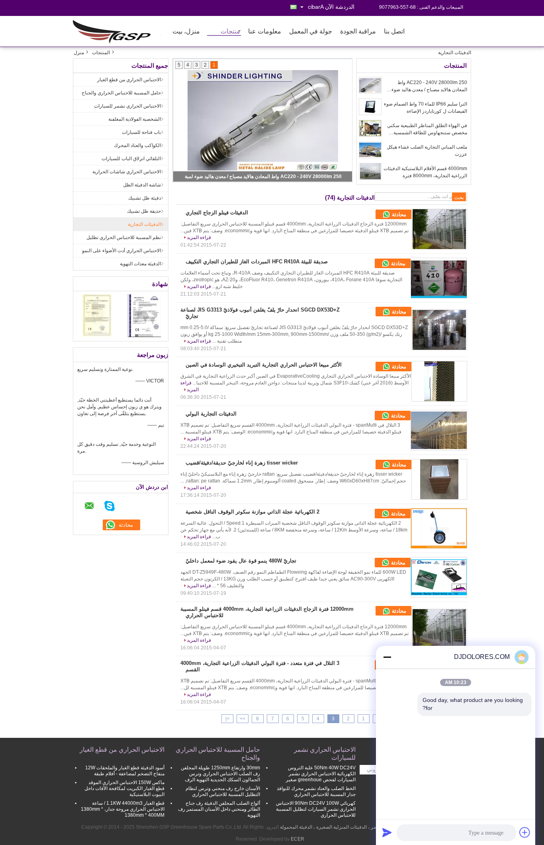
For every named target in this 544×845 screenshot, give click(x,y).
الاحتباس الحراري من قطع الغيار (129, 79)
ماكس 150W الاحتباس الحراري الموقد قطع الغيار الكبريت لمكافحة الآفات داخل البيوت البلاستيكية (124, 788)
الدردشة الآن (339, 7)
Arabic (316, 7)
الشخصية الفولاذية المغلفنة (134, 119)
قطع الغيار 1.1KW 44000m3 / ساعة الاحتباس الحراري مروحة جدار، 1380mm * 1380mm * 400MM (122, 809)
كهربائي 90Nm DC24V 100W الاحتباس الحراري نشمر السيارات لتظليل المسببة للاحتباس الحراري (316, 809)
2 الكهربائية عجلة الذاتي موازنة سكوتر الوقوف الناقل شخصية (252, 512)
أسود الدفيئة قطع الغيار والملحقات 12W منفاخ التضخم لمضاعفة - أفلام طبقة (124, 770)
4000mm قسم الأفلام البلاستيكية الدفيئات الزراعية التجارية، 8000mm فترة (425, 172)
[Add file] (524, 832)
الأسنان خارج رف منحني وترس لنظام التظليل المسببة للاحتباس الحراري (223, 791)
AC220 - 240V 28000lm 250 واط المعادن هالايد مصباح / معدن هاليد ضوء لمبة (263, 176)
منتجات (230, 32)
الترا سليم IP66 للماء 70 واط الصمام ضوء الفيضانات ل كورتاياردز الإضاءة (425, 107)
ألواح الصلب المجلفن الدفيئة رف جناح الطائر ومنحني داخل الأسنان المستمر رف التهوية (219, 809)
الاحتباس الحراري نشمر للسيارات (127, 106)
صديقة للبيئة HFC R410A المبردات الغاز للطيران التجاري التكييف (257, 262)
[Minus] (387, 657)
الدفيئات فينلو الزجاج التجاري (217, 213)
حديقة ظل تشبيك (144, 211)
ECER (297, 839)
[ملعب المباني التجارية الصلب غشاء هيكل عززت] (370, 149)
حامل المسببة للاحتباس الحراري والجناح (121, 93)
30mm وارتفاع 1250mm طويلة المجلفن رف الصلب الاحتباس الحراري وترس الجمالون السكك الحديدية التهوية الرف (220, 773)
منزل (79, 52)
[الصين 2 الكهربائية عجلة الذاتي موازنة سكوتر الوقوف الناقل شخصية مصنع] (439, 528)
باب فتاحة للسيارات (141, 132)
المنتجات (101, 52)
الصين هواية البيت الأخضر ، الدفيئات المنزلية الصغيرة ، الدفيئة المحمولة (350, 827)
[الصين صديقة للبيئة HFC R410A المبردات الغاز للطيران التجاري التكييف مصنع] (439, 278)
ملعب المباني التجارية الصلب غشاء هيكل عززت (427, 150)
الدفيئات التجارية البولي (211, 414)
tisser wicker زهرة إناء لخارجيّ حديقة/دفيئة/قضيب (242, 463)
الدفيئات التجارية (144, 224)
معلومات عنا (264, 32)
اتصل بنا (394, 32)
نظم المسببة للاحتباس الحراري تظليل (123, 237)
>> (242, 718)
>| (227, 718)
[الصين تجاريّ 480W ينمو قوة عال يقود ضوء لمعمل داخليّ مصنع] (439, 577)
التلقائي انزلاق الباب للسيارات (131, 158)
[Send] (387, 832)
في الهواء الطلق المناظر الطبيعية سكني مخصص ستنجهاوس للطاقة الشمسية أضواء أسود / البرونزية (427, 129)
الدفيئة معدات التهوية (140, 264)
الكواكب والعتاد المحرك (137, 145)
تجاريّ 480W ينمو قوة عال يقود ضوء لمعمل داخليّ (241, 561)
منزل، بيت (186, 32)
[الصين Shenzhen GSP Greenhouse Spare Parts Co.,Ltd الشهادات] (97, 315)
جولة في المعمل (310, 32)
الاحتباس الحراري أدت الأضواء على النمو (121, 250)
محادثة (398, 215)
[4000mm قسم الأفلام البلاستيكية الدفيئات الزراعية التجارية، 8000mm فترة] (370, 171)
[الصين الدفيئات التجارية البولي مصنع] (439, 430)
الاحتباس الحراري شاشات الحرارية (126, 171)
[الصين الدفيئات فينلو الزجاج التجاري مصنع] (439, 229)
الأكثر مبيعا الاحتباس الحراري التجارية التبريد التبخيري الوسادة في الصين (264, 365)
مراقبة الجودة (358, 32)
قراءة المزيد (199, 237)
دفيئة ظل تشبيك (144, 198)
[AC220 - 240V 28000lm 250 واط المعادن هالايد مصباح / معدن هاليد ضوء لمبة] (370, 85)
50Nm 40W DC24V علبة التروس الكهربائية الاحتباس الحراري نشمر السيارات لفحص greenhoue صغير (321, 773)
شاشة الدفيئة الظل (142, 185)
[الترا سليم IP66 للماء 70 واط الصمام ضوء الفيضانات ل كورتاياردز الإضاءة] (370, 106)
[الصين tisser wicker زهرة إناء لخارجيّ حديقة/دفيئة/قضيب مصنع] (439, 479)
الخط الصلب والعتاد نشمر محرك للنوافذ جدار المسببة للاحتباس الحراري (316, 791)
